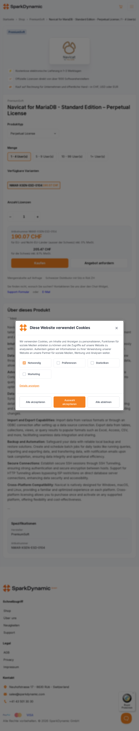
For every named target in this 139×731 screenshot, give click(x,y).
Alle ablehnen (103, 401)
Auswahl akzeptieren (69, 402)
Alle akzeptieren (35, 401)
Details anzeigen (29, 385)
